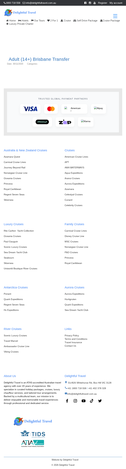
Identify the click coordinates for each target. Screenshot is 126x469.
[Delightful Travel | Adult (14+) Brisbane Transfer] (20, 12)
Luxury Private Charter (21, 23)
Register (102, 2)
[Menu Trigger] (115, 15)
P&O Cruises (71, 252)
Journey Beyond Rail (14, 167)
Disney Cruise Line (74, 236)
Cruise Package (111, 20)
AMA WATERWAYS (74, 167)
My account (116, 2)
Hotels (25, 20)
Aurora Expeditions (74, 183)
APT (67, 162)
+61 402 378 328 (97, 388)
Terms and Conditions (76, 339)
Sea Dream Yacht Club (15, 252)
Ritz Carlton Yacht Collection (19, 230)
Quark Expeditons (74, 304)
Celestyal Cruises (74, 194)
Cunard (68, 200)
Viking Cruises (11, 351)
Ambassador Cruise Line (16, 346)
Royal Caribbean (12, 189)
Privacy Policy (72, 335)
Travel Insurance (73, 342)
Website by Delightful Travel (65, 460)
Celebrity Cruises (73, 205)
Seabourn (9, 257)
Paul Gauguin (11, 241)
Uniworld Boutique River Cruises (20, 268)
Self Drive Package (86, 20)
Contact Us (70, 345)
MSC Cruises (71, 241)
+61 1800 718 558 (76, 388)
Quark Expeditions (13, 299)
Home (12, 20)
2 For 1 (54, 20)
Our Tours (39, 20)
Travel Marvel (11, 341)
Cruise (67, 20)
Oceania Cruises (12, 178)
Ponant (7, 294)
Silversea (8, 200)
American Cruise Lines (76, 156)
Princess (8, 183)
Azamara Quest (12, 156)
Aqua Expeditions (74, 173)
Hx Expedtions (11, 310)
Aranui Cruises (72, 178)
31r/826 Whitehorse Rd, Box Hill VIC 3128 (89, 382)
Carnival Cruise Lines (15, 162)
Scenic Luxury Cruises (15, 247)
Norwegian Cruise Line (15, 173)
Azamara (69, 189)
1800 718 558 (13, 2)
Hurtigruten (70, 299)
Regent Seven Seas (14, 194)
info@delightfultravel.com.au (40, 2)
